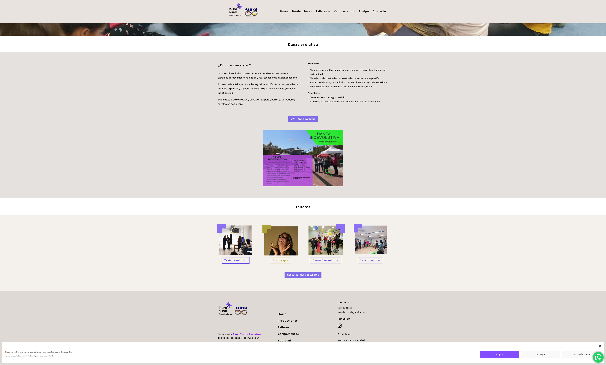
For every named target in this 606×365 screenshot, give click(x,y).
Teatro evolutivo (235, 260)
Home (284, 12)
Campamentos (344, 12)
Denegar (540, 354)
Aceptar (499, 354)
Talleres (321, 12)
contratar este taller (303, 119)
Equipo (364, 12)
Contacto (379, 12)
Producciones (302, 12)
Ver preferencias (581, 354)
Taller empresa (370, 260)
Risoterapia (280, 260)
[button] (599, 346)
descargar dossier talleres (303, 275)
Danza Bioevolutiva (325, 260)
